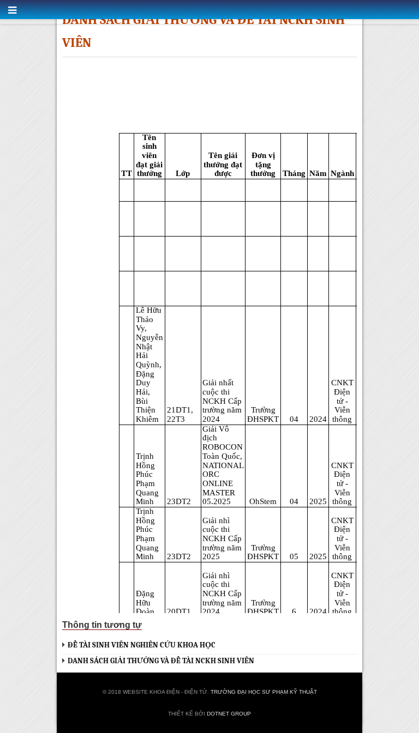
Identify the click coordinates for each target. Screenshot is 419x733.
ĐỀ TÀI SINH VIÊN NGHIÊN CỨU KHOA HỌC (142, 645)
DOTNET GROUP (229, 714)
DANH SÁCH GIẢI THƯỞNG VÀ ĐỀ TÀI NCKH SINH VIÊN (161, 660)
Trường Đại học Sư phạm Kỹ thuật (264, 692)
